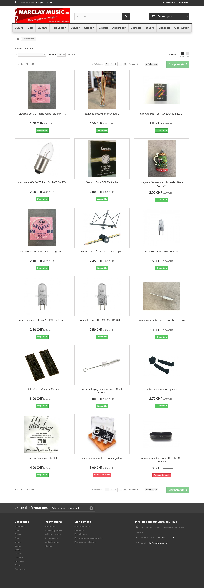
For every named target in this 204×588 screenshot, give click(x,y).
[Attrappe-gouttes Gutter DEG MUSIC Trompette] (162, 434)
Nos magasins (51, 538)
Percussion (20, 561)
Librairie (18, 554)
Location (19, 557)
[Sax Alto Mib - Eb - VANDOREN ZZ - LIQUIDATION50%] (162, 90)
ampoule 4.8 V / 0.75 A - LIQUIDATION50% (42, 182)
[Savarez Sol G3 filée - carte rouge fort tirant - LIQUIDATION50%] (42, 227)
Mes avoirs (79, 530)
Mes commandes (82, 526)
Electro (18, 565)
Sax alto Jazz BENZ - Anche (102, 182)
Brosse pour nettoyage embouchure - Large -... (162, 322)
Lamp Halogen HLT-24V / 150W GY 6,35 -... (42, 320)
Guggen (18, 546)
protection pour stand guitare (162, 389)
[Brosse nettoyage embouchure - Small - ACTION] (102, 365)
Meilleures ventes (53, 534)
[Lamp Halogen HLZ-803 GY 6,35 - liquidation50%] (162, 227)
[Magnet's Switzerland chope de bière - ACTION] (162, 158)
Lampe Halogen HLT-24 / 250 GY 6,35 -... (102, 320)
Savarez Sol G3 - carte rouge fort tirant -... (42, 113)
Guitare (18, 550)
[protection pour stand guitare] (162, 365)
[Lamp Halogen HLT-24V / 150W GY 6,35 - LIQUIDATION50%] (42, 296)
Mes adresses (80, 534)
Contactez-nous (168, 2)
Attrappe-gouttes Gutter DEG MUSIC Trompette (161, 460)
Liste (187, 56)
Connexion (183, 2)
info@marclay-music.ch (158, 543)
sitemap (48, 546)
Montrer (52, 54)
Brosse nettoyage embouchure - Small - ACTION (102, 391)
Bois (17, 530)
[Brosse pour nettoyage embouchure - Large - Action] (162, 296)
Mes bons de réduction (85, 542)
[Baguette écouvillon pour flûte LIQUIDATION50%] (102, 90)
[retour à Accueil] (18, 39)
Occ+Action (20, 569)
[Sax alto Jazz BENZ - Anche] (102, 158)
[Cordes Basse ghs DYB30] (42, 434)
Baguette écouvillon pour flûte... (102, 113)
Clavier (18, 534)
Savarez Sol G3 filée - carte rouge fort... (42, 251)
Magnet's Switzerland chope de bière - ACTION (161, 184)
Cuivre (18, 538)
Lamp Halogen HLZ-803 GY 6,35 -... (162, 251)
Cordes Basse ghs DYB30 (42, 458)
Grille (182, 56)
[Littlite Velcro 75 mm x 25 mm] (42, 365)
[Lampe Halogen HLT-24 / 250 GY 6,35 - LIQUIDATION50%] (102, 296)
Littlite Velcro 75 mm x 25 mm (42, 389)
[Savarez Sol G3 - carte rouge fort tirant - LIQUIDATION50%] (42, 90)
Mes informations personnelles (88, 538)
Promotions (50, 526)
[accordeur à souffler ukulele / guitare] (102, 434)
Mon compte (82, 521)
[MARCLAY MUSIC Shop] (42, 15)
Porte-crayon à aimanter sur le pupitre (102, 251)
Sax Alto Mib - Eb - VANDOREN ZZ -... (161, 113)
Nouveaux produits (53, 530)
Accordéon (20, 526)
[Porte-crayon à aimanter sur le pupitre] (102, 227)
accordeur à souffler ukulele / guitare (102, 458)
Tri (16, 54)
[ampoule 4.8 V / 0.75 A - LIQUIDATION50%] (42, 158)
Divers (17, 542)
